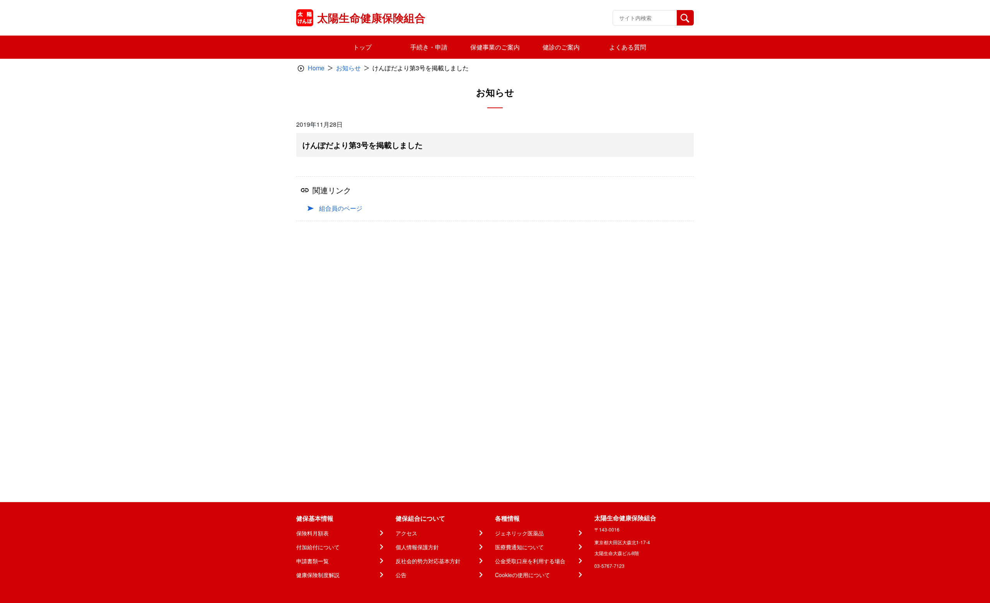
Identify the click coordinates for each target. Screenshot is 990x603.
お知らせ (348, 67)
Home (316, 67)
